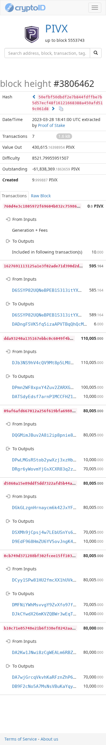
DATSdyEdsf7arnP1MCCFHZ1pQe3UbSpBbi (57, 396)
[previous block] (34, 97)
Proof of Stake (51, 125)
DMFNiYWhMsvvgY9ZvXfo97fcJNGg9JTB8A (57, 604)
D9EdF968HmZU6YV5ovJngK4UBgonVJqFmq (57, 541)
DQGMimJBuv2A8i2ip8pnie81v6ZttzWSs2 (57, 435)
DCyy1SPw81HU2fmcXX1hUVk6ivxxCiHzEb (57, 580)
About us (49, 739)
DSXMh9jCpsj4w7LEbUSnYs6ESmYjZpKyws (57, 532)
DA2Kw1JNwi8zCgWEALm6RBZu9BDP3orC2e (57, 652)
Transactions (14, 195)
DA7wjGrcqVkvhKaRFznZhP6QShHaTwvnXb (57, 677)
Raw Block (41, 195)
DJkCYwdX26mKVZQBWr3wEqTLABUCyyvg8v (57, 614)
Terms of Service (20, 739)
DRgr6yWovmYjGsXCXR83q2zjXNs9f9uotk (57, 469)
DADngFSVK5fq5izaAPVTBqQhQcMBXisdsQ (57, 324)
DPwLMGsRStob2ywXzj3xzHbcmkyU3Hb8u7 (57, 460)
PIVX (56, 28)
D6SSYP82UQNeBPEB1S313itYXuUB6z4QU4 (57, 290)
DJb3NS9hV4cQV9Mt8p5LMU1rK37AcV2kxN (57, 362)
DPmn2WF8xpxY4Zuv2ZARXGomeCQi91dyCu (57, 387)
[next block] (53, 108)
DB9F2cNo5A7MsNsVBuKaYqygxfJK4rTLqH (57, 686)
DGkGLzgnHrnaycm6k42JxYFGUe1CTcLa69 (57, 507)
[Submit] (96, 53)
